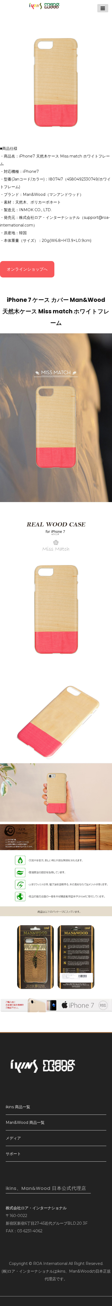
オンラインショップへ (27, 269)
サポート (13, 1153)
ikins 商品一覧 (18, 1106)
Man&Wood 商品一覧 (25, 1122)
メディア (13, 1138)
